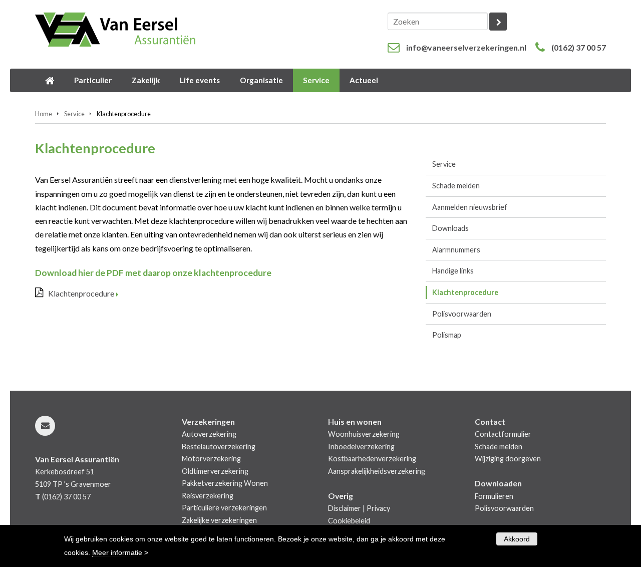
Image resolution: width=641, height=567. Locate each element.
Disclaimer (344, 508)
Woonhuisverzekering (364, 434)
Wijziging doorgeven (508, 458)
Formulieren (494, 496)
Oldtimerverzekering (215, 471)
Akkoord (517, 539)
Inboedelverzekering (361, 446)
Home (43, 114)
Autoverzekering (209, 434)
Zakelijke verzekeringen (219, 520)
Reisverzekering (207, 495)
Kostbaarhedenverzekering (372, 458)
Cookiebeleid (349, 520)
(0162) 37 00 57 (578, 47)
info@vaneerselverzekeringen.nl (466, 47)
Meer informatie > (120, 552)
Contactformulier (503, 434)
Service (74, 114)
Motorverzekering (211, 458)
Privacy (378, 508)
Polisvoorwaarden (504, 508)
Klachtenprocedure (81, 293)
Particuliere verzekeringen (224, 507)
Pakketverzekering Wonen (225, 483)
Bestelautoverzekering (218, 446)
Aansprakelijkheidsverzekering (376, 471)
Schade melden (498, 446)
